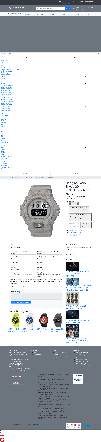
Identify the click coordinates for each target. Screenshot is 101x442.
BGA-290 (3, 133)
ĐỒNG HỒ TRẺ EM (6, 112)
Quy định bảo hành (75, 232)
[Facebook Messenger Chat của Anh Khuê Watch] (2, 439)
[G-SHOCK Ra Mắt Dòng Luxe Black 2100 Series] (72, 314)
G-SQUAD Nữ (5, 142)
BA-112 (3, 131)
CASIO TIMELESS (5, 106)
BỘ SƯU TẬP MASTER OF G (8, 101)
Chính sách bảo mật (81, 359)
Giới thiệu (40, 14)
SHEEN (3, 154)
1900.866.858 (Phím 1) (16, 361)
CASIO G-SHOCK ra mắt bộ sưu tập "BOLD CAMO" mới (78, 307)
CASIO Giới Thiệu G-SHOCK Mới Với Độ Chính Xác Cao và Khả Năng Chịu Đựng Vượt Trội (78, 287)
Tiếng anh (61, 3)
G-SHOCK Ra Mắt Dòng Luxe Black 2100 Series (77, 321)
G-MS (2, 137)
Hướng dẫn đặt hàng (76, 230)
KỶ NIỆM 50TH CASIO (7, 92)
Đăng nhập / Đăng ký (87, 1)
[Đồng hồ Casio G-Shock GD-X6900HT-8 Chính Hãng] (40, 210)
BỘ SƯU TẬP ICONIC (6, 96)
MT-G (2, 124)
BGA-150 (3, 130)
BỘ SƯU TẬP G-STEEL (7, 94)
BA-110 (3, 128)
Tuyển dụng (4, 73)
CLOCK (3, 169)
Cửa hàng (75, 1)
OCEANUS (4, 162)
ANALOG (3, 140)
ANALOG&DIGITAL (6, 167)
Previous (7, 323)
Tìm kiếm (68, 8)
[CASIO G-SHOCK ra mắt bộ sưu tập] (72, 298)
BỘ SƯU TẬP (64, 14)
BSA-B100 (3, 144)
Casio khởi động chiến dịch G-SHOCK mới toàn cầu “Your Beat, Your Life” (78, 340)
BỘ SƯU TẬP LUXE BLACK (8, 105)
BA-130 (3, 146)
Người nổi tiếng (5, 74)
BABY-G (3, 126)
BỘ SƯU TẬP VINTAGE (7, 85)
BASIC (2, 151)
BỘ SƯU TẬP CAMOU (7, 103)
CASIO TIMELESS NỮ (6, 110)
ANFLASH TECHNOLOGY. (47, 424)
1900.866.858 (79, 9)
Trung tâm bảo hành (7, 82)
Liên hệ (89, 14)
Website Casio (37, 354)
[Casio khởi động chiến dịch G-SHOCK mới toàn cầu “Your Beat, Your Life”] (72, 331)
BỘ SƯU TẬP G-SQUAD (7, 98)
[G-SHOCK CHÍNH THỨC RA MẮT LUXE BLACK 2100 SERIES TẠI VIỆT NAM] (72, 266)
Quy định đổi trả (74, 236)
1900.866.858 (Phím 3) (16, 365)
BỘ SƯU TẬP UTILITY (6, 87)
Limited (52, 14)
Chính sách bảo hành (81, 358)
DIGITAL (3, 138)
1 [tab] (35, 334)
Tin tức (77, 14)
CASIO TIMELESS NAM (7, 108)
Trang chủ (27, 14)
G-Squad (3, 119)
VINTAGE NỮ (4, 165)
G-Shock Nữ (4, 115)
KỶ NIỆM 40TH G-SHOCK (8, 90)
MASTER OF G (5, 122)
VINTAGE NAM (5, 163)
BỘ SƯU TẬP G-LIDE (6, 99)
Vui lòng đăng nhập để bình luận (21, 302)
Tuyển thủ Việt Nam (6, 71)
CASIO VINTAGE (5, 160)
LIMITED (3, 170)
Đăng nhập (25, 173)
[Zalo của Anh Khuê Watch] (2, 435)
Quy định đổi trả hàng (82, 356)
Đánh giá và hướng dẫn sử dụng (10, 69)
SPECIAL (3, 121)
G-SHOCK (3, 114)
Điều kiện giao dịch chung (83, 365)
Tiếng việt (67, 3)
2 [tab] (37, 334)
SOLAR (3, 149)
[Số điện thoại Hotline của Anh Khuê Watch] (0, 432)
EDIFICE (3, 147)
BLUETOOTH (4, 153)
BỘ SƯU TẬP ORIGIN (6, 89)
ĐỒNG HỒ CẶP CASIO (7, 156)
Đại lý (2, 80)
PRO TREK (4, 158)
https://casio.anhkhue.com (18, 370)
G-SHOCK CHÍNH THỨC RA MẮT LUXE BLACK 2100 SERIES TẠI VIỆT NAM (78, 273)
